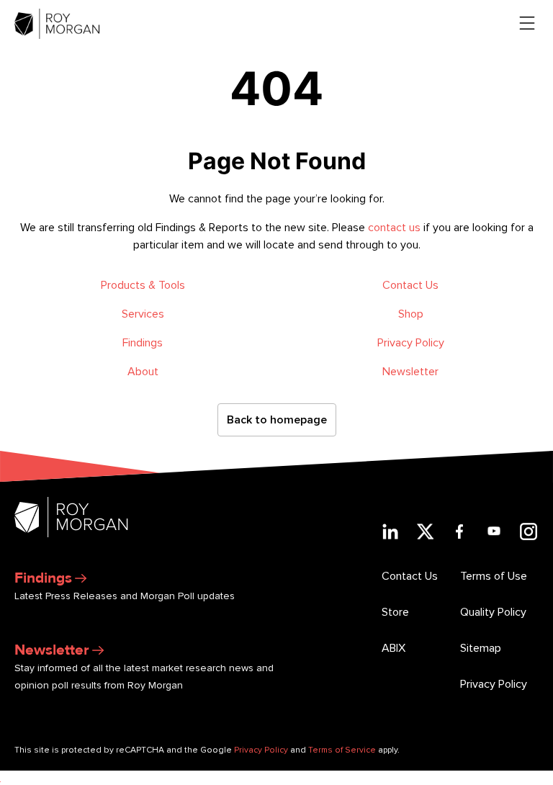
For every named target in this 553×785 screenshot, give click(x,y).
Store (395, 612)
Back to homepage (277, 420)
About (142, 371)
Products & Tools (143, 285)
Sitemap (480, 648)
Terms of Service (342, 750)
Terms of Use (493, 576)
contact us (394, 227)
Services (143, 314)
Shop (410, 314)
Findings (142, 343)
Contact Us (410, 285)
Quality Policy (493, 612)
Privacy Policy (410, 343)
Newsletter (410, 371)
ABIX (393, 648)
